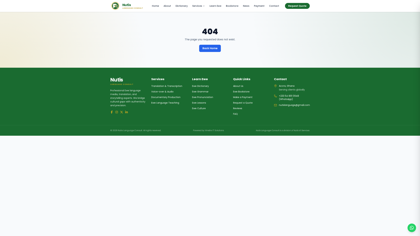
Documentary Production (165, 97)
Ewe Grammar (200, 91)
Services (197, 6)
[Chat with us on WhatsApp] (412, 228)
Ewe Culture (199, 108)
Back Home (210, 48)
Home (155, 6)
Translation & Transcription (166, 86)
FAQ (235, 114)
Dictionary (182, 6)
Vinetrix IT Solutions (214, 130)
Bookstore (232, 6)
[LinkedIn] (126, 112)
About (167, 6)
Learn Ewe (215, 6)
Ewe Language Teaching (165, 102)
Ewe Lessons (199, 102)
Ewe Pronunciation (202, 97)
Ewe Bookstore (241, 91)
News (246, 6)
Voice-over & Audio (162, 91)
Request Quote (297, 6)
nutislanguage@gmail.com (294, 105)
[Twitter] (121, 112)
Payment (259, 6)
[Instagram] (116, 112)
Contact (274, 6)
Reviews (237, 108)
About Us (238, 86)
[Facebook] (111, 112)
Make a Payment (242, 97)
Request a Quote (243, 102)
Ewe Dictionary (200, 86)
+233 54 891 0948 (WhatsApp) (289, 97)
